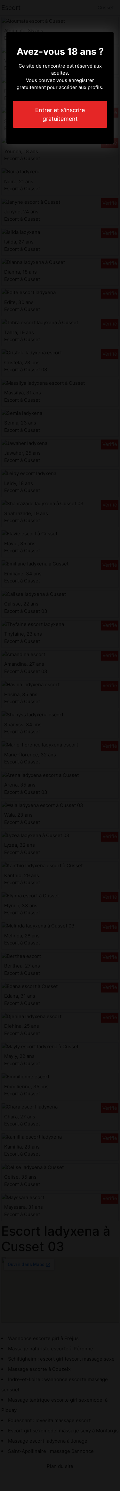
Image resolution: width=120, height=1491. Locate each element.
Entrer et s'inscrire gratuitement (60, 114)
